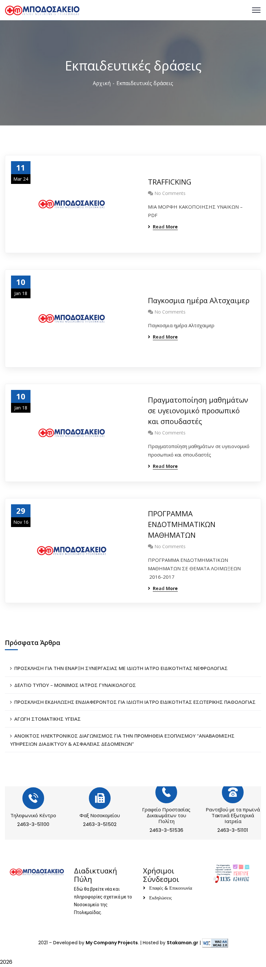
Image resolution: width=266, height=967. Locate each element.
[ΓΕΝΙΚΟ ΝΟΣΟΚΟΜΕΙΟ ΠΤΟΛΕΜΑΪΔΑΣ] (42, 9)
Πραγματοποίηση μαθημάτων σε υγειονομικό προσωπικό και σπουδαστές (198, 410)
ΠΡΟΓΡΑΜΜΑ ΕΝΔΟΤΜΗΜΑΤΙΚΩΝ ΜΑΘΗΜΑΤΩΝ (181, 524)
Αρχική (102, 83)
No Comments (170, 193)
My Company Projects (112, 942)
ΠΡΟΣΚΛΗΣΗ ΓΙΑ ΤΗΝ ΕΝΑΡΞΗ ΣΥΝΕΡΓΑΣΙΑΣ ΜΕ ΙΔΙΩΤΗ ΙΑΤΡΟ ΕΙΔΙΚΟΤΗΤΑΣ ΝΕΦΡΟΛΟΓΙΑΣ (121, 668)
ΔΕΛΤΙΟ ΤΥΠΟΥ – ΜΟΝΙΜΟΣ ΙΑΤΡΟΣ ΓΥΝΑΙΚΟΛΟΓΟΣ (75, 685)
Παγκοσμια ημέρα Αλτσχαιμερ (198, 300)
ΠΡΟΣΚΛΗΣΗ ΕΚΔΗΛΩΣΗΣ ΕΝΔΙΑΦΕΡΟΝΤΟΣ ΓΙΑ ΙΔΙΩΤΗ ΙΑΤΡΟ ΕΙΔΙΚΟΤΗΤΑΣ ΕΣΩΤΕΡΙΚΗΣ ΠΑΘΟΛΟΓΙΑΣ (135, 702)
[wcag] (215, 942)
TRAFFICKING (169, 182)
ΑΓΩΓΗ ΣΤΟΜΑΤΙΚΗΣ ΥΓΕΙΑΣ (47, 719)
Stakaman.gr (182, 942)
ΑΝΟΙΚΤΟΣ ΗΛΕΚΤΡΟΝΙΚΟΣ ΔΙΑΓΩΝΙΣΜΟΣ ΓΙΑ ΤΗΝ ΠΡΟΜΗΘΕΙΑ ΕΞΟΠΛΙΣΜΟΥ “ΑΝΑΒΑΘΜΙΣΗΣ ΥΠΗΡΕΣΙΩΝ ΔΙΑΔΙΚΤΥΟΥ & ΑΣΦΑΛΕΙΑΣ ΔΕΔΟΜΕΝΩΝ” (122, 739)
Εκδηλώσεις (160, 898)
